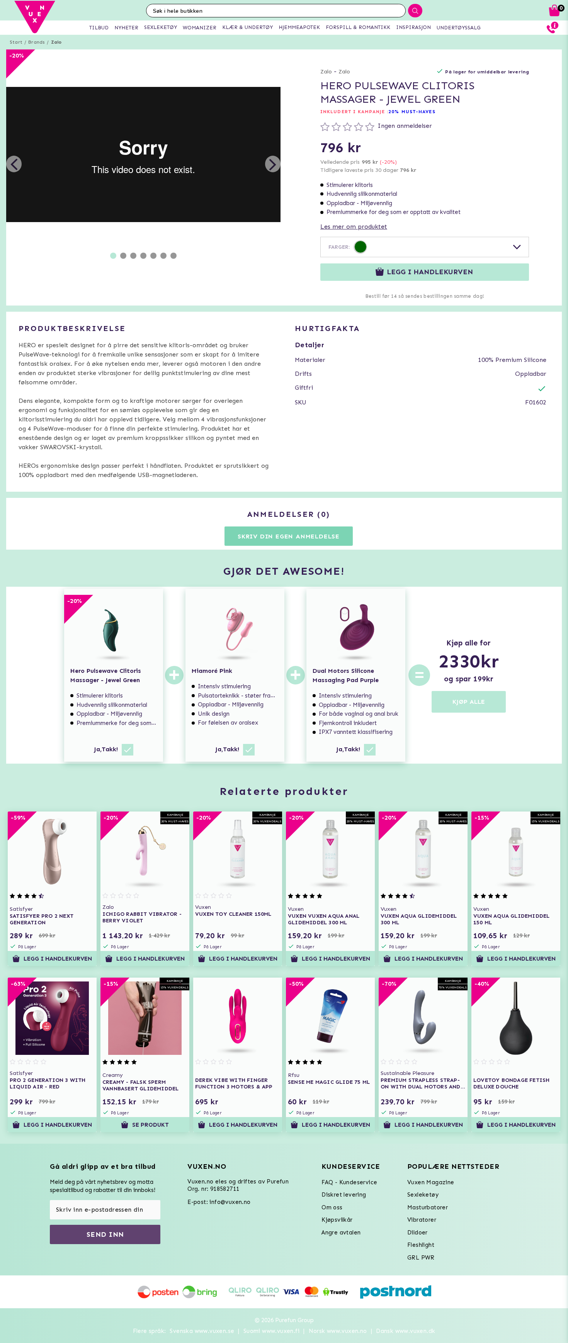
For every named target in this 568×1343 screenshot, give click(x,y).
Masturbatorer (427, 1207)
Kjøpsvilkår (336, 1219)
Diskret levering (343, 1194)
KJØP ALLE (468, 701)
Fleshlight (420, 1244)
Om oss (331, 1207)
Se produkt (150, 1124)
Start (16, 42)
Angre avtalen (341, 1232)
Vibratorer (421, 1219)
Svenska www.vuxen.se (202, 1331)
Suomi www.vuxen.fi (271, 1331)
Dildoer (417, 1232)
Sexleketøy (423, 1194)
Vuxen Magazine (430, 1182)
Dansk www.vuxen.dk (405, 1331)
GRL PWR (421, 1257)
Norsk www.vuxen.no (338, 1331)
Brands (36, 42)
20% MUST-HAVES (411, 111)
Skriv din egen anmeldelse (289, 536)
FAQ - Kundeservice (349, 1182)
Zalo (56, 42)
